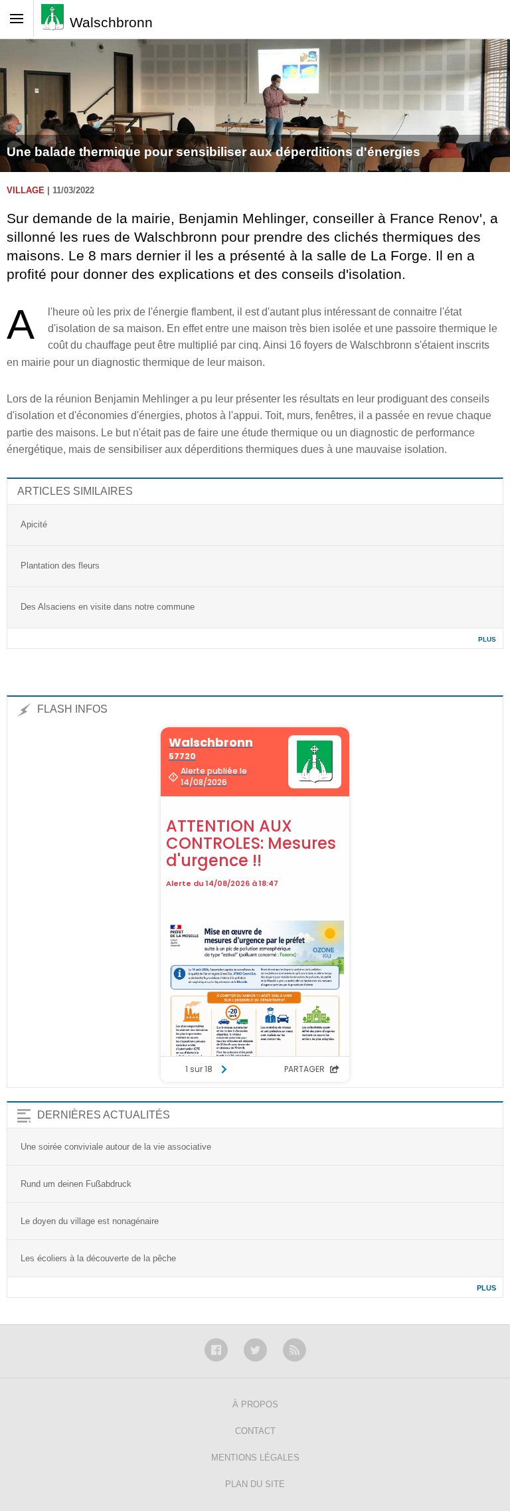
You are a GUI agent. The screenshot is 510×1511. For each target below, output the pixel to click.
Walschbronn (111, 22)
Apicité (34, 524)
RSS (294, 1350)
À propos (255, 1404)
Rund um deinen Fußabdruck (76, 1184)
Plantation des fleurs (60, 566)
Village (25, 190)
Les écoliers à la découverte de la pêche (98, 1258)
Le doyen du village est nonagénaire (90, 1221)
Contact (255, 1431)
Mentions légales (255, 1458)
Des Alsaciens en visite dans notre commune (108, 607)
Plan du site (255, 1484)
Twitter (255, 1350)
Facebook (216, 1350)
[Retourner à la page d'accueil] (55, 21)
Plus (487, 639)
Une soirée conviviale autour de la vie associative (116, 1147)
